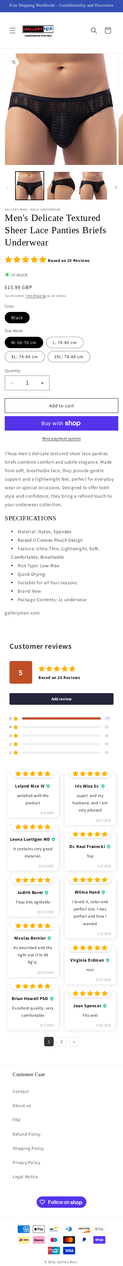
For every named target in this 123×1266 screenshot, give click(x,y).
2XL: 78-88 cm (69, 356)
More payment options (61, 438)
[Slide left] (7, 187)
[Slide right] (116, 187)
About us (22, 1105)
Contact (21, 1091)
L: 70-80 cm (65, 342)
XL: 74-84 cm (24, 356)
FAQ (16, 1119)
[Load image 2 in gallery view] (61, 186)
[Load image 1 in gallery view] (29, 186)
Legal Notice (25, 1176)
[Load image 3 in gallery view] (93, 186)
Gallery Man (67, 1262)
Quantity (12, 370)
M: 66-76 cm (24, 342)
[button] (13, 30)
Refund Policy (27, 1134)
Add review (61, 699)
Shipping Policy (28, 1148)
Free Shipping (36, 296)
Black (17, 317)
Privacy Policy (26, 1162)
